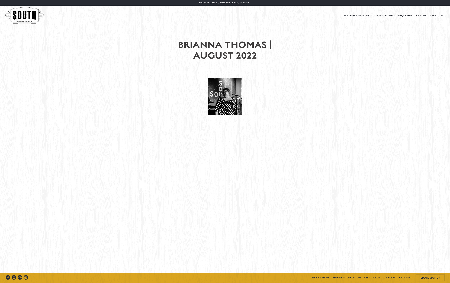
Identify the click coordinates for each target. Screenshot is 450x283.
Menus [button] (390, 15)
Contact (406, 277)
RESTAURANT (353, 15)
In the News (321, 277)
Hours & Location (347, 277)
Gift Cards (372, 277)
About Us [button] (436, 15)
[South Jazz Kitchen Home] (24, 15)
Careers (390, 277)
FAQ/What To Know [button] (412, 15)
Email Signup (430, 277)
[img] (225, 96)
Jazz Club (374, 15)
